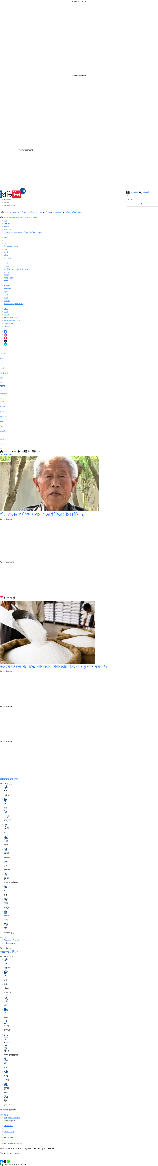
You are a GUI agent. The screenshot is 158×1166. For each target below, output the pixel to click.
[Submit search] (142, 204)
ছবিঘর (68, 212)
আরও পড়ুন (3, 937)
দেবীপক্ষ (6, 314)
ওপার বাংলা (7, 258)
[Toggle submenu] (1, 382)
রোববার (6, 308)
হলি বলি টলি (7, 269)
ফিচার (6, 311)
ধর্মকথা (6, 255)
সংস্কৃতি (18, 269)
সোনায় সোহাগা (8, 323)
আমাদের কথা (8, 303)
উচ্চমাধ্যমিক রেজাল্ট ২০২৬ (12, 320)
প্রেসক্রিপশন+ (32, 212)
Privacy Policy (10, 1137)
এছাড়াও (2, 444)
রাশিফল (74, 212)
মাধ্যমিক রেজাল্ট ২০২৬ (11, 317)
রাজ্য (14, 212)
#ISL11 (7, 223)
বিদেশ (24, 212)
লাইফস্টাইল (58, 212)
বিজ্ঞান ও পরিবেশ (9, 278)
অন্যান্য (16, 246)
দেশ (19, 212)
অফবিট (6, 252)
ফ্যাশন (20, 232)
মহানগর (8, 212)
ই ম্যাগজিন (7, 288)
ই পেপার (6, 285)
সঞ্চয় (79, 212)
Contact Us (9, 1131)
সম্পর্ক (16, 232)
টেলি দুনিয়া (25, 269)
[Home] (13, 192)
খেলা (40, 212)
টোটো (33, 232)
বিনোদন (48, 212)
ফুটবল (11, 246)
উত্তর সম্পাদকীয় (17, 303)
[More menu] (156, 212)
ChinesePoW (6, 454)
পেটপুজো (26, 232)
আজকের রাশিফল (9, 779)
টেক (30, 232)
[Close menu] (1, 349)
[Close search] (127, 195)
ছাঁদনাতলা (7, 326)
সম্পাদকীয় (7, 300)
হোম (5, 220)
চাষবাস (6, 280)
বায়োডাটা (7, 275)
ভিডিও (6, 297)
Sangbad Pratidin (12, 940)
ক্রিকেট (6, 246)
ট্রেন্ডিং (6, 291)
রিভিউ (14, 269)
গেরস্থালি (39, 232)
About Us (8, 1125)
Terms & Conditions (13, 1143)
